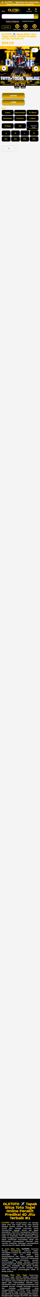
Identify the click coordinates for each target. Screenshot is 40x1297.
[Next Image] (36, 68)
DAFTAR (13, 96)
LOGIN (13, 102)
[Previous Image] (4, 68)
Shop (3, 11)
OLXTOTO (5, 1223)
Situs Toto (15, 1249)
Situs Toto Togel (18, 1275)
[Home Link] (15, 10)
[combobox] (18, 16)
